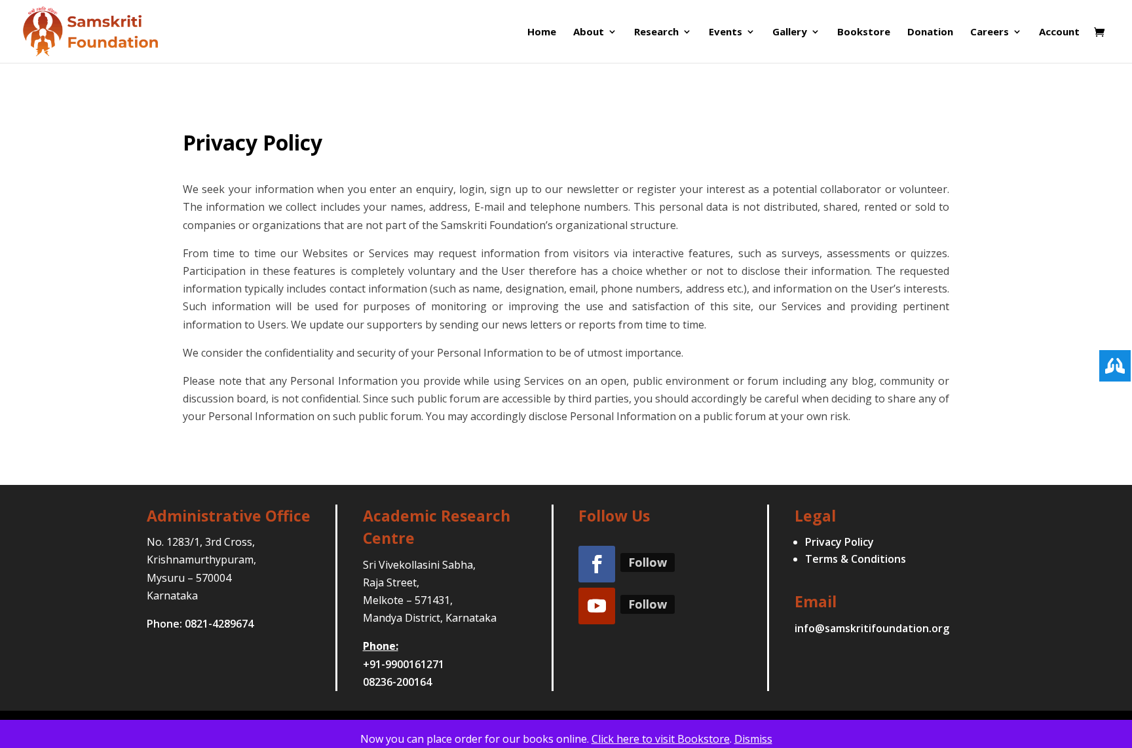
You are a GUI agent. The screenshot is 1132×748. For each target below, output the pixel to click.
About (588, 32)
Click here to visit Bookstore (661, 739)
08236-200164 (397, 682)
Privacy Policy (839, 542)
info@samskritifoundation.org (872, 628)
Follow (647, 562)
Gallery (789, 32)
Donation (930, 32)
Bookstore (863, 32)
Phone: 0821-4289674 (200, 623)
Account (1059, 32)
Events (725, 32)
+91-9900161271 (403, 664)
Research (656, 32)
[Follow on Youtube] (596, 606)
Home (541, 32)
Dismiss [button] (753, 739)
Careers (989, 32)
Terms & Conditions (855, 559)
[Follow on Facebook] (596, 564)
